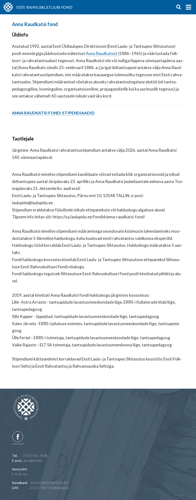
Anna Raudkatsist (102, 53)
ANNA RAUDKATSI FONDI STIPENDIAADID (53, 112)
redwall (179, 495)
